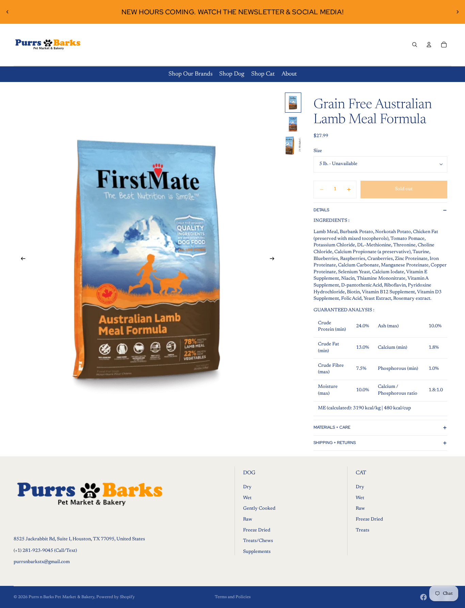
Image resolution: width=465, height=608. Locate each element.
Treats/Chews (258, 541)
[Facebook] (423, 597)
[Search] (414, 44)
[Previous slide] (7, 11)
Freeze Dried (256, 530)
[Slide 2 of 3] (293, 124)
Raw (247, 519)
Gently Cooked (259, 508)
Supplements (257, 551)
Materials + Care (332, 427)
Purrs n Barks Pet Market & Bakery (61, 597)
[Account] (428, 44)
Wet (247, 498)
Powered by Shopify (115, 597)
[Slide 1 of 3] (293, 102)
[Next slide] (457, 11)
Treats (362, 530)
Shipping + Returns (335, 442)
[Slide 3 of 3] (293, 145)
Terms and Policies (233, 597)
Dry (247, 487)
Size (318, 151)
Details (321, 210)
